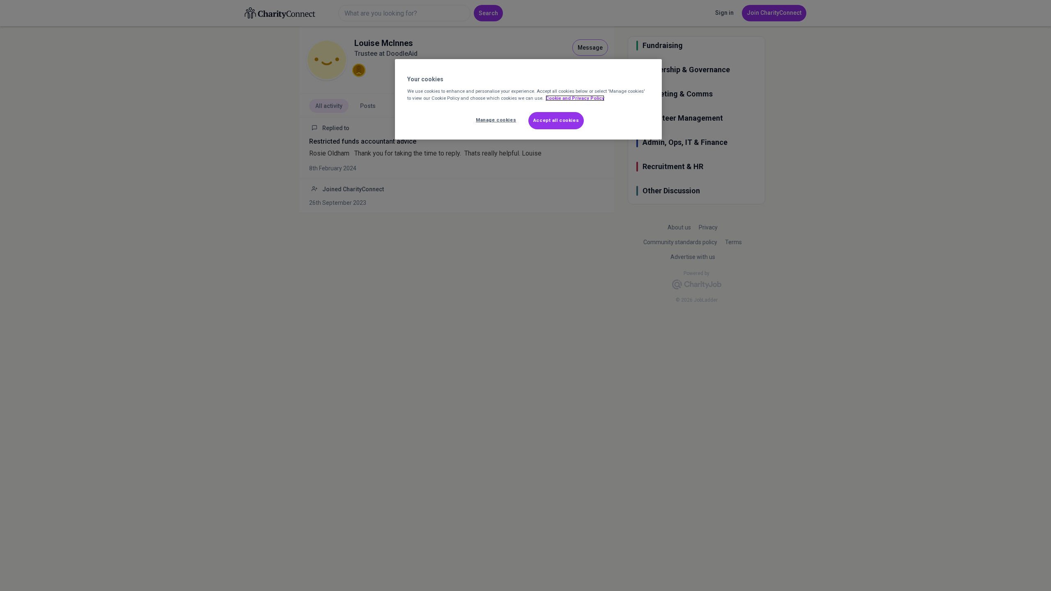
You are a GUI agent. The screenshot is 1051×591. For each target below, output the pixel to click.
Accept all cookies (556, 120)
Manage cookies (496, 120)
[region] (528, 99)
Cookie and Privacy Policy (575, 98)
